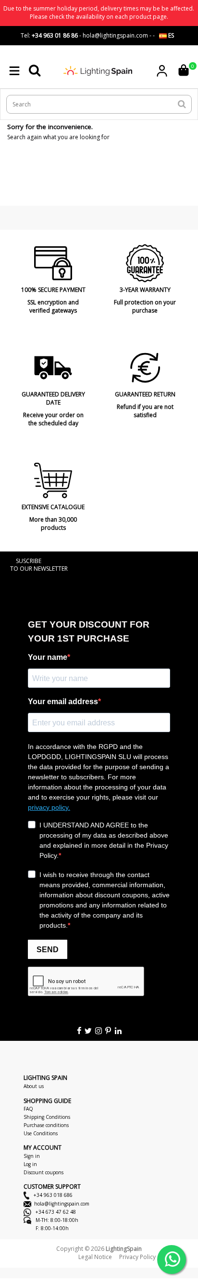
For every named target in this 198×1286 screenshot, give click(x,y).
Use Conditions (41, 1133)
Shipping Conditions (47, 1117)
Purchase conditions (46, 1125)
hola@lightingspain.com (61, 1203)
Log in (30, 1164)
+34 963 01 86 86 (55, 35)
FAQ (28, 1108)
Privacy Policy (137, 1257)
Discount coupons (43, 1172)
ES (170, 35)
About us (34, 1086)
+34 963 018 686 (52, 1195)
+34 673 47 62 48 (55, 1211)
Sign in (32, 1156)
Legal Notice (95, 1257)
